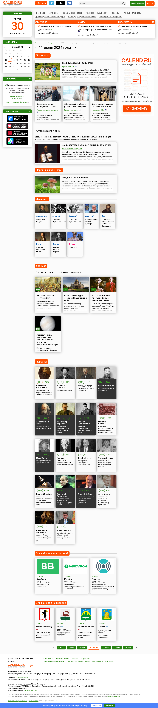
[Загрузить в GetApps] (17, 141)
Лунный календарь (132, 13)
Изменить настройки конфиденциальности (23, 701)
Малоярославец (44, 626)
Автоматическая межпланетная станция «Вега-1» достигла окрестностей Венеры (47, 340)
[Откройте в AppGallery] (17, 133)
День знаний (123, 30)
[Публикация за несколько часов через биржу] (136, 115)
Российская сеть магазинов (43, 585)
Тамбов (101, 626)
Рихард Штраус (85, 385)
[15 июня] (136, 648)
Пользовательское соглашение (78, 661)
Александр (41, 216)
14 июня (128, 648)
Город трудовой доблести (63, 634)
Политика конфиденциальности (103, 661)
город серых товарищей (103, 636)
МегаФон (68, 579)
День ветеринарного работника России (95, 30)
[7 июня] (53, 648)
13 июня (117, 648)
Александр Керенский (62, 423)
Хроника (90, 13)
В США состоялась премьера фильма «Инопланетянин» (101, 297)
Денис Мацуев (64, 530)
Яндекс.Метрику (81, 706)
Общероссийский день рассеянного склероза (75, 105)
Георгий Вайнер (85, 494)
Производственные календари (50, 16)
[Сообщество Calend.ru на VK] (69, 3)
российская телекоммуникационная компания (74, 586)
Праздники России (71, 110)
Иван (104, 216)
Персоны (114, 13)
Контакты (75, 658)
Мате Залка (41, 458)
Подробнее (96, 706)
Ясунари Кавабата (61, 459)
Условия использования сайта (54, 661)
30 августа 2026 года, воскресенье (56, 26)
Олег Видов (104, 494)
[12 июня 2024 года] (75, 47)
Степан (56, 244)
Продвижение (57, 658)
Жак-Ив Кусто (84, 458)
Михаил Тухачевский (84, 423)
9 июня (71, 648)
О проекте (47, 658)
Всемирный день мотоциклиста (45, 105)
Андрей (56, 216)
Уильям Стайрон (106, 458)
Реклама (67, 658)
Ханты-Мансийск (86, 626)
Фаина (72, 244)
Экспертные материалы (110, 16)
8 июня (61, 648)
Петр (38, 244)
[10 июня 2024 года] (35, 47)
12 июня (106, 648)
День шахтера (44, 30)
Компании (102, 13)
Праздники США (98, 110)
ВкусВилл (41, 579)
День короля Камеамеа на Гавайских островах (103, 105)
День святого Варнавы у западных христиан (86, 145)
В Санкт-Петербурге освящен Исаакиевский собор (75, 297)
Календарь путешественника (82, 16)
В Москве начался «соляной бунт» (45, 296)
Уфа (59, 626)
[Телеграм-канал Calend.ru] (51, 3)
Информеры (85, 658)
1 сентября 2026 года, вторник (134, 26)
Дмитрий (89, 216)
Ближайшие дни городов (51, 602)
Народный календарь (72, 13)
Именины (53, 13)
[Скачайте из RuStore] (17, 118)
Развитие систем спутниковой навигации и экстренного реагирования (103, 586)
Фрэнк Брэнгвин (106, 385)
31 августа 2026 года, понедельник (96, 26)
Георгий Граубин (44, 494)
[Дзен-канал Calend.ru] (60, 3)
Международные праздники (47, 110)
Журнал (41, 3)
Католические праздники (72, 149)
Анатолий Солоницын (62, 495)
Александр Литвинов (41, 531)
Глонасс (96, 579)
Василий (73, 216)
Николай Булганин (102, 423)
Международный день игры (77, 63)
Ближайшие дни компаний (52, 553)
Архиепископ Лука (42, 423)
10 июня (82, 648)
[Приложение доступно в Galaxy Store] (17, 126)
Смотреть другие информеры (16, 102)
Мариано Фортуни (61, 386)
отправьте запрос (113, 696)
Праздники (40, 13)
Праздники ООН (68, 67)
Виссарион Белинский (41, 386)
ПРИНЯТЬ (109, 706)
